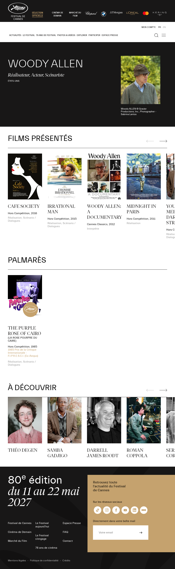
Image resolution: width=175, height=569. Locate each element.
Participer (94, 35)
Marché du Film (17, 540)
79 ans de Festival (46, 35)
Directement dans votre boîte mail (114, 521)
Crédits (66, 560)
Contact (68, 540)
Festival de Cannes (19, 523)
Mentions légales (17, 560)
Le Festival (29, 35)
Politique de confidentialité (44, 560)
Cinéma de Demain (19, 532)
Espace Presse (110, 35)
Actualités (15, 35)
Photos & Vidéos (66, 35)
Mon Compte (149, 27)
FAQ (65, 532)
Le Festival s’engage (42, 537)
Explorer (82, 35)
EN (164, 27)
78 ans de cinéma (46, 547)
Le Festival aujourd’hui (42, 525)
